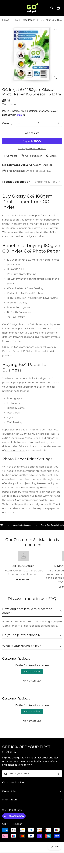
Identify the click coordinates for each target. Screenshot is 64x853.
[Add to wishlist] (55, 30)
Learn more (22, 579)
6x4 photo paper (15, 450)
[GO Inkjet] (32, 8)
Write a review (32, 671)
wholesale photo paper (41, 508)
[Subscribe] (58, 773)
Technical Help (11, 504)
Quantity (7, 123)
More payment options (32, 148)
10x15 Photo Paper (25, 19)
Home (5, 19)
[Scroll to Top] (59, 837)
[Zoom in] (55, 77)
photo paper (20, 442)
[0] (58, 8)
